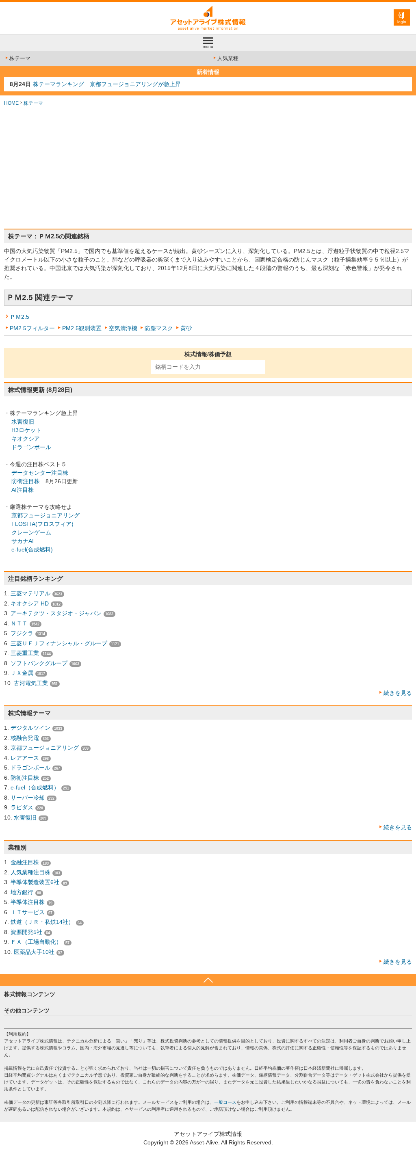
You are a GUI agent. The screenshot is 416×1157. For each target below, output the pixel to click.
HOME (11, 103)
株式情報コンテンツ (29, 994)
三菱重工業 (25, 653)
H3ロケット (26, 430)
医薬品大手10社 (34, 952)
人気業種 (227, 58)
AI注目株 (22, 490)
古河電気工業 (31, 683)
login (401, 21)
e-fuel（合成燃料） (35, 787)
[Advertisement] (208, 168)
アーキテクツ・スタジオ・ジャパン (56, 613)
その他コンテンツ (27, 1010)
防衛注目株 (25, 481)
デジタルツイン (30, 727)
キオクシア (25, 438)
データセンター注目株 (39, 472)
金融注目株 (25, 862)
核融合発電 (25, 738)
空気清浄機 (123, 328)
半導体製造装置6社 (35, 882)
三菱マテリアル (30, 593)
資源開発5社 (26, 932)
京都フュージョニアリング (45, 515)
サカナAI (22, 541)
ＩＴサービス (28, 912)
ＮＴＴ (19, 623)
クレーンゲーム (31, 532)
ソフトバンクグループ (39, 663)
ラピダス (22, 807)
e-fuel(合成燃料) (32, 549)
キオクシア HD (30, 603)
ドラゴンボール (31, 447)
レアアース (25, 758)
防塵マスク (159, 328)
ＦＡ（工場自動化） (36, 942)
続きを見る (398, 693)
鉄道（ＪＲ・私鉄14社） (42, 922)
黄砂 (186, 328)
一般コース (225, 1102)
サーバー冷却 (28, 797)
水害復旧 (22, 421)
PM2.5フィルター (32, 328)
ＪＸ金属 (22, 673)
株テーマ (19, 58)
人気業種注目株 (30, 872)
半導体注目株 (28, 902)
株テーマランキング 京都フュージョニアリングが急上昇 (107, 84)
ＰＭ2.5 (19, 317)
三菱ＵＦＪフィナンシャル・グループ (59, 643)
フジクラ (22, 633)
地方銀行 (22, 892)
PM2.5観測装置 (82, 328)
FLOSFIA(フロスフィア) (42, 524)
